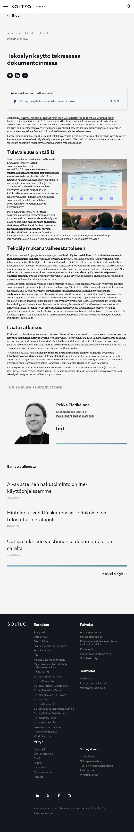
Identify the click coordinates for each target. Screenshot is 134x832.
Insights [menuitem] (38, 776)
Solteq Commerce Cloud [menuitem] (48, 676)
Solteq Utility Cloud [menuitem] (45, 717)
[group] (66, 101)
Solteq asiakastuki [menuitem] (91, 761)
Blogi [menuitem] (37, 758)
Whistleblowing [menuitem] (89, 774)
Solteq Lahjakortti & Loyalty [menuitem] (50, 694)
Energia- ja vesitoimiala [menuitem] (94, 683)
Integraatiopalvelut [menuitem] (91, 636)
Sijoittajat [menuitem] (39, 749)
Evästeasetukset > (45, 813)
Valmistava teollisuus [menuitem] (92, 687)
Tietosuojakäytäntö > (92, 808)
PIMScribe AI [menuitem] (41, 672)
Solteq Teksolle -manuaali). (94, 363)
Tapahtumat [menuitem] (41, 767)
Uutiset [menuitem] (38, 762)
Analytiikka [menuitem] (40, 632)
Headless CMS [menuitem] (42, 650)
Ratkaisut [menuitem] (41, 625)
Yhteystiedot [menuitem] (90, 749)
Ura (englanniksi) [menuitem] (44, 753)
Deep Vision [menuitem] (41, 641)
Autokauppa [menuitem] (87, 678)
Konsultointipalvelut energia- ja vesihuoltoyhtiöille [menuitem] (98, 643)
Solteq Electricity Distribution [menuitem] (51, 685)
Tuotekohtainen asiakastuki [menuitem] (96, 765)
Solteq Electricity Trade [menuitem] (47, 690)
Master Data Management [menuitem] (49, 659)
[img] (111, 101)
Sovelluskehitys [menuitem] (89, 658)
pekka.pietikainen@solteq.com (75, 415)
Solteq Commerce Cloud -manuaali (59, 363)
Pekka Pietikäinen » (17, 38)
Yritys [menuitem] (38, 742)
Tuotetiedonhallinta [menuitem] (45, 731)
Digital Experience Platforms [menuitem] (50, 645)
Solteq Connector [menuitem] (44, 681)
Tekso (10, 386)
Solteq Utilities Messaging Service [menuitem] (54, 708)
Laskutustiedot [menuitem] (89, 770)
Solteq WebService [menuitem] (45, 722)
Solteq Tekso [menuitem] (41, 699)
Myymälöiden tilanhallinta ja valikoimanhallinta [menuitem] (50, 666)
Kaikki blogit (113, 574)
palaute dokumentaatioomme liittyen (35, 193)
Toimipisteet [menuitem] (87, 756)
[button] (15, 101)
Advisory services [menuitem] (90, 632)
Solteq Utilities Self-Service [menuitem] (50, 713)
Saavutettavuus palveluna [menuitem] (95, 653)
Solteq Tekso (37, 183)
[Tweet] (10, 75)
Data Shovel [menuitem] (41, 636)
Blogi (16, 15)
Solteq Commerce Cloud (47, 386)
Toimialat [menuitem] (87, 671)
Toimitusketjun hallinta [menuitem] (47, 727)
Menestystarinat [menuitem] (43, 772)
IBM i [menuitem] (37, 655)
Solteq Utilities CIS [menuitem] (45, 704)
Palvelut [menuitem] (86, 625)
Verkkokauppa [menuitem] (42, 736)
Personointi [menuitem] (86, 649)
